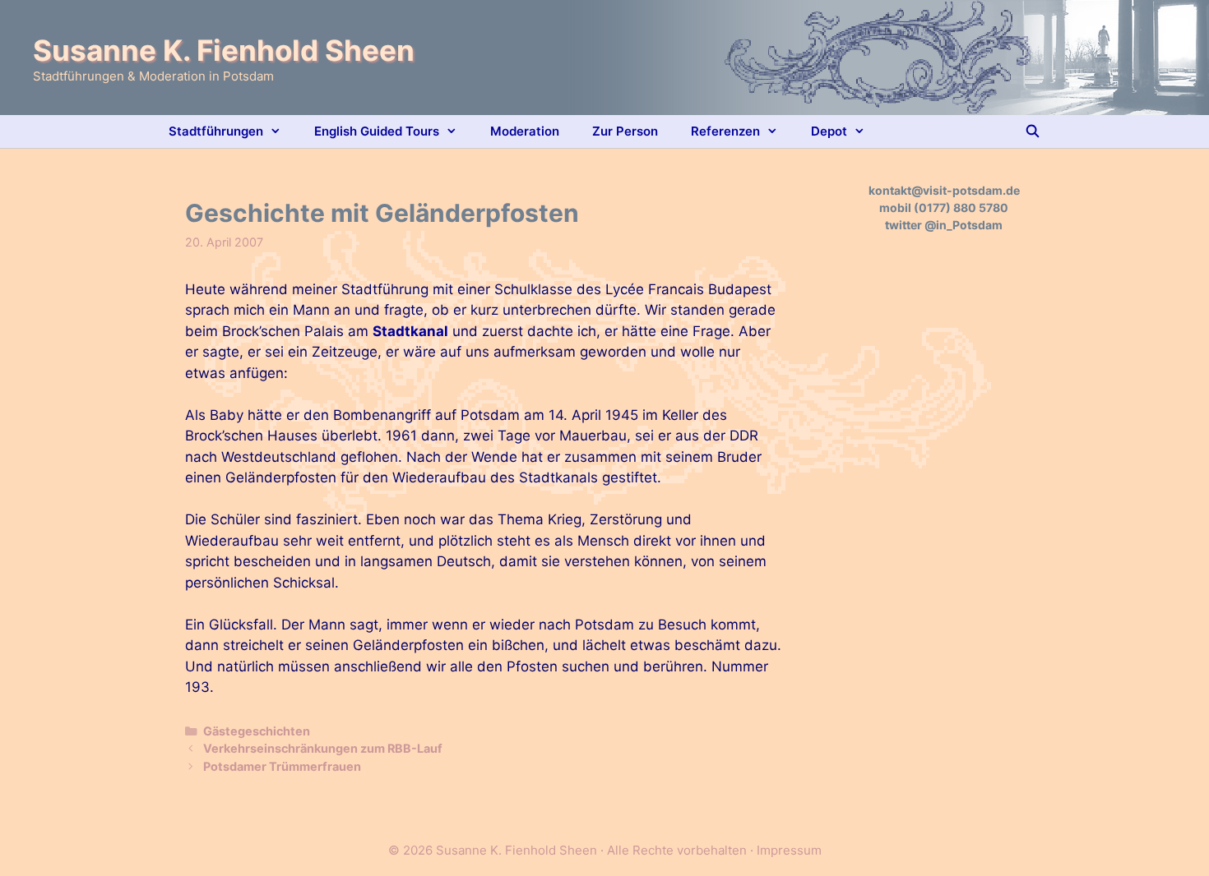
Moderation (524, 131)
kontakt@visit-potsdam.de (944, 190)
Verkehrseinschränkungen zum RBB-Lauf (322, 748)
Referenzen (725, 131)
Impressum (789, 850)
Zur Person (625, 131)
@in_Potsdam (963, 225)
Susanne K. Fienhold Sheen (224, 50)
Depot (829, 131)
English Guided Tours (376, 131)
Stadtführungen (216, 131)
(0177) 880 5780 (961, 207)
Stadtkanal (410, 331)
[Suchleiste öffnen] (1032, 131)
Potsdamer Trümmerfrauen (282, 766)
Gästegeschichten (256, 731)
